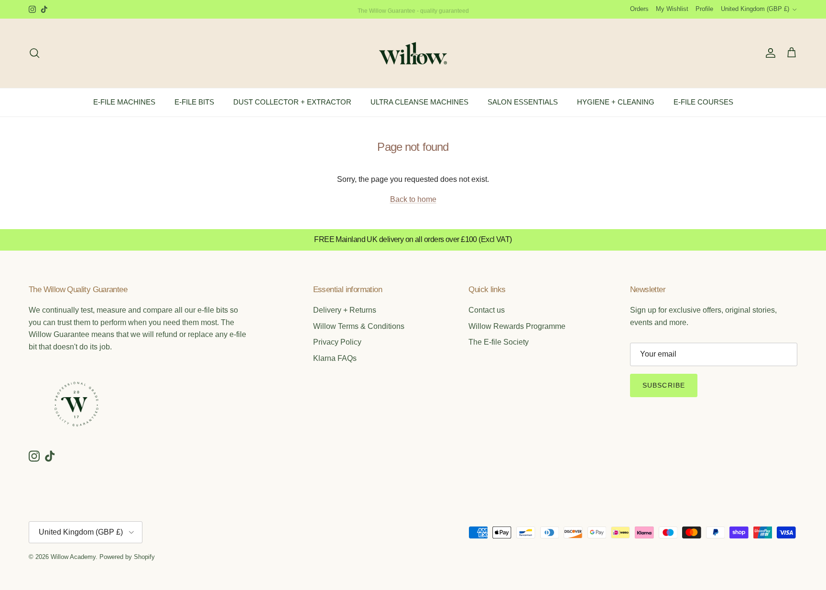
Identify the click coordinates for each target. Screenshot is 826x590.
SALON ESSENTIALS (523, 102)
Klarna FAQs (335, 358)
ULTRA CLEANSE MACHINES (419, 102)
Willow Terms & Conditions (358, 326)
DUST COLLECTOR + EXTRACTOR (292, 102)
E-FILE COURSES (703, 102)
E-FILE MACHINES (124, 102)
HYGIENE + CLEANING (615, 102)
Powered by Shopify (127, 556)
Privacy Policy (337, 342)
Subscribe (663, 385)
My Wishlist (672, 8)
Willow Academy (73, 556)
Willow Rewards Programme (516, 326)
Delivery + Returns (344, 310)
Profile (704, 8)
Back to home (413, 199)
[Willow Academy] (413, 53)
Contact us (486, 310)
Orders (639, 8)
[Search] (34, 53)
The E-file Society (498, 342)
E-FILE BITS (194, 102)
